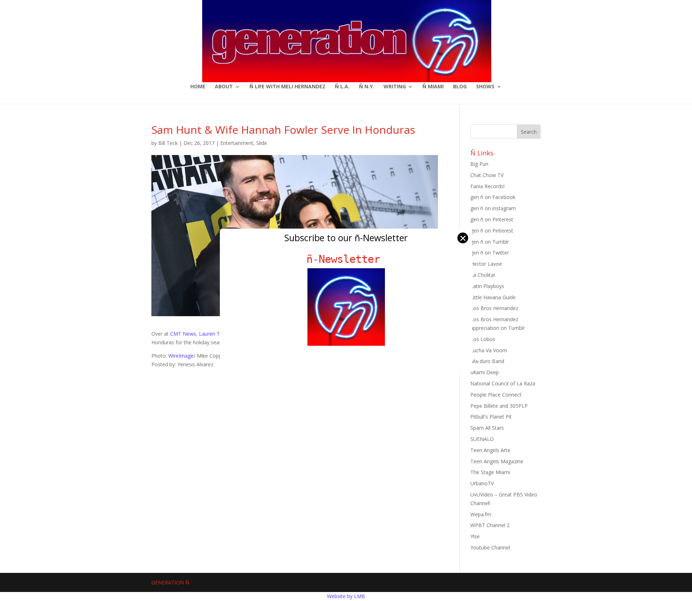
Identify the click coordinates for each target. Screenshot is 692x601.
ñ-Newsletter (346, 259)
